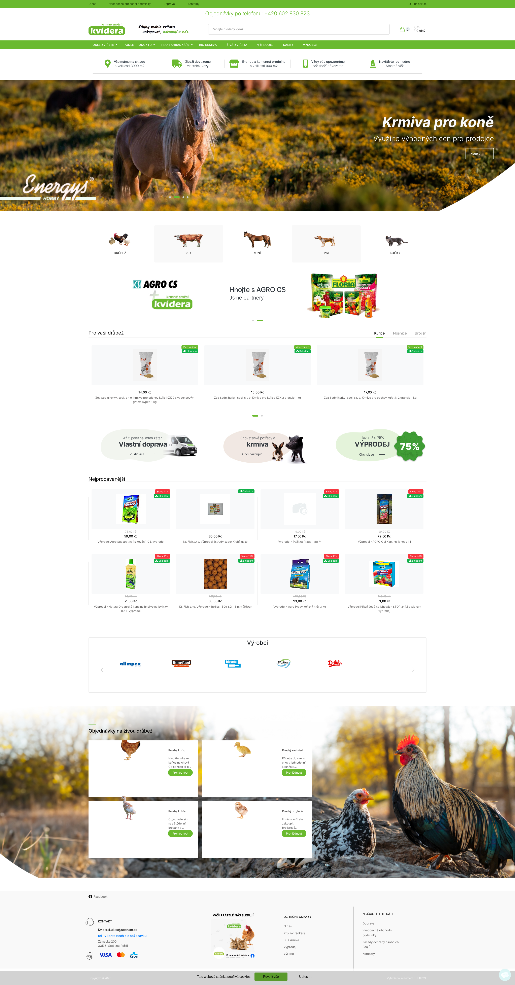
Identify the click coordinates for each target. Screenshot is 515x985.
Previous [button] (102, 670)
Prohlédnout (180, 772)
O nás (92, 3)
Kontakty (194, 3)
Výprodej (265, 45)
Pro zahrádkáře (175, 45)
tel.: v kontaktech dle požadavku (122, 936)
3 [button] (181, 197)
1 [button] (170, 197)
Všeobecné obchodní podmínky (130, 3)
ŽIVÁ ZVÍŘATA (237, 45)
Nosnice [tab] (400, 333)
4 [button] (187, 197)
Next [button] (413, 670)
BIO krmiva (208, 45)
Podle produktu (138, 45)
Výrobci (310, 45)
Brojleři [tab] (420, 333)
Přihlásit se (419, 3)
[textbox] (299, 29)
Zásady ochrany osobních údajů (381, 944)
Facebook (100, 897)
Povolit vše (271, 976)
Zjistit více (472, 162)
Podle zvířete (102, 45)
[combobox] (299, 29)
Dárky (288, 45)
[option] (257, 145)
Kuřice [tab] (379, 333)
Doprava (169, 3)
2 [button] (174, 197)
